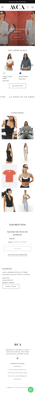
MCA (12, 387)
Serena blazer (23, 76)
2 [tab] (32, 43)
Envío (10, 242)
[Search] (28, 7)
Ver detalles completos (17, 254)
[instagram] (17, 358)
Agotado (17, 248)
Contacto (17, 379)
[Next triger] (31, 66)
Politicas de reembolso (17, 376)
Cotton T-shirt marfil (7, 77)
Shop (17, 37)
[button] (2, 7)
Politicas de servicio (17, 369)
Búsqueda (17, 366)
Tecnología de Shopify (21, 387)
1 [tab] (29, 43)
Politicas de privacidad (17, 372)
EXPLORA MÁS (17, 85)
